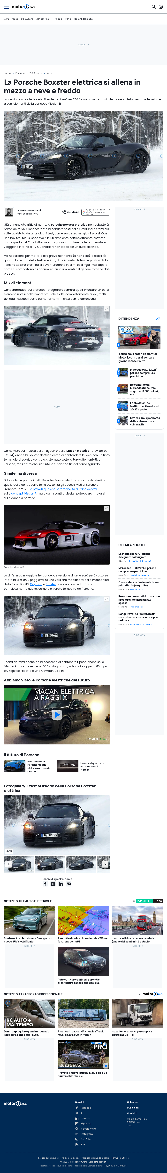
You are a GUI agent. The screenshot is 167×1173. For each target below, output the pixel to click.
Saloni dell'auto (83, 18)
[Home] (23, 7)
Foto (68, 18)
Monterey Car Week (141, 624)
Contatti (132, 1113)
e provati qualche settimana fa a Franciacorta (63, 489)
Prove (14, 18)
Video (58, 18)
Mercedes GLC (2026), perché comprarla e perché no (137, 569)
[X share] (53, 884)
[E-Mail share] (69, 884)
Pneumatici (136, 607)
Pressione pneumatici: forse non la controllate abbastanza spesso (139, 600)
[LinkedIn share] (61, 884)
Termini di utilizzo (120, 1158)
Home (7, 73)
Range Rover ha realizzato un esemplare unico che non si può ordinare (138, 617)
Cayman (36, 584)
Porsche (20, 73)
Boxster (51, 584)
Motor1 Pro (42, 18)
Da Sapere (27, 18)
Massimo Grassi (30, 210)
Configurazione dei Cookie (95, 1158)
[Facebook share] (45, 884)
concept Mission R (24, 493)
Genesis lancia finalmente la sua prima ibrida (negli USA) (138, 583)
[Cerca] (154, 7)
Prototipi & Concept (140, 561)
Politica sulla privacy (48, 1158)
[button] (8, 864)
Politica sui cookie (70, 1158)
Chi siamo (132, 1102)
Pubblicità (133, 1107)
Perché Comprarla (139, 575)
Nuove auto (136, 589)
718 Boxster (35, 73)
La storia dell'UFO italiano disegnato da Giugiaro (134, 555)
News (6, 18)
